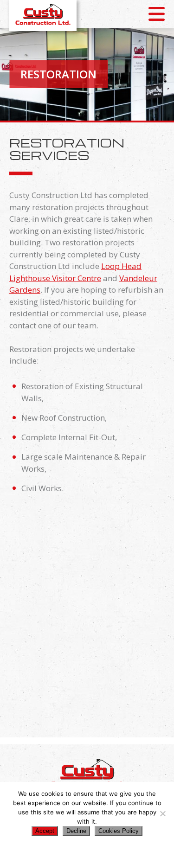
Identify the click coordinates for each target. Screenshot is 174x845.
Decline (76, 830)
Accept (44, 830)
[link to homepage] (43, 14)
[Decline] (162, 813)
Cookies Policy (118, 830)
